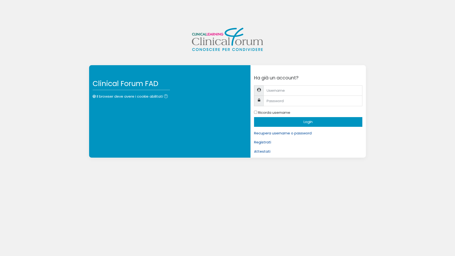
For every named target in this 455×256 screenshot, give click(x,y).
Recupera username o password (283, 133)
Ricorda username (274, 112)
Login (308, 121)
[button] (167, 97)
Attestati (262, 151)
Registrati (262, 142)
